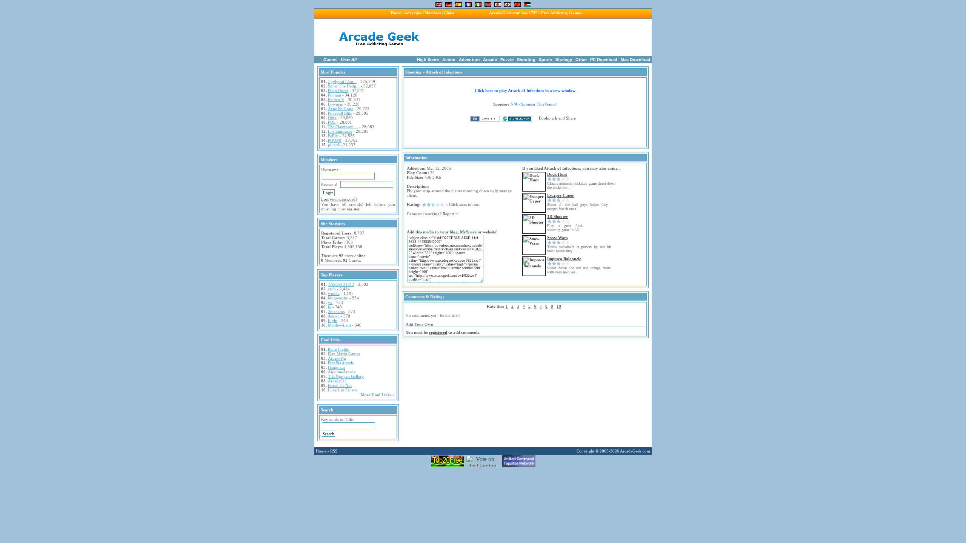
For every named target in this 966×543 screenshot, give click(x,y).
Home (396, 13)
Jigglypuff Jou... (342, 81)
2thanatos (336, 311)
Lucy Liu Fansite (342, 390)
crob (332, 289)
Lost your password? (339, 199)
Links (449, 13)
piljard (333, 145)
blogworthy (338, 298)
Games (330, 59)
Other (581, 59)
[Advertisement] (531, 37)
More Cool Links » (378, 395)
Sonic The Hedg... (344, 86)
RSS (333, 451)
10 (559, 306)
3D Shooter (557, 216)
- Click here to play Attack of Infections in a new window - (525, 90)
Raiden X (336, 99)
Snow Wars (557, 237)
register (353, 209)
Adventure (469, 59)
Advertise (412, 13)
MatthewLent (339, 325)
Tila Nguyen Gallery (346, 376)
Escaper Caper (560, 195)
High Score (428, 59)
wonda (334, 293)
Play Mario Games (344, 353)
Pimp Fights (338, 349)
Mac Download (635, 59)
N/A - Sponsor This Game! (534, 104)
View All (349, 59)
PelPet (333, 135)
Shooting (526, 59)
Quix (332, 117)
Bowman (335, 104)
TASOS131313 (341, 284)
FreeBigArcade (341, 362)
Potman (334, 95)
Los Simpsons (340, 131)
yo (330, 302)
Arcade (490, 59)
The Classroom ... (343, 126)
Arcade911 (337, 381)
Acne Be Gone (340, 108)
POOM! (334, 140)
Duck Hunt (557, 174)
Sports (545, 59)
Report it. (451, 214)
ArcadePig (337, 358)
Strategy (563, 59)
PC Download (603, 59)
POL (332, 122)
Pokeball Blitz (340, 113)
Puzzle (507, 59)
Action (448, 59)
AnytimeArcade (341, 372)
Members (433, 13)
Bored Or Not (340, 385)
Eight (332, 320)
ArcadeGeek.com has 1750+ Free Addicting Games (535, 13)
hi (329, 307)
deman (334, 316)
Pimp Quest (338, 90)
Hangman (336, 367)
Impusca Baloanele (564, 258)
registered (438, 332)
